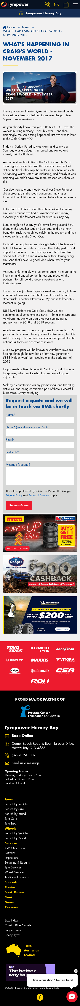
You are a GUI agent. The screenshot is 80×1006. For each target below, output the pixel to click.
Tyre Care (11, 819)
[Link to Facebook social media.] (40, 997)
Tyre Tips (10, 823)
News (9, 902)
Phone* (27, 427)
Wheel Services (14, 872)
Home (10, 27)
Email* (10, 440)
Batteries (10, 853)
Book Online (14, 892)
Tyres (9, 799)
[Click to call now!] (47, 4)
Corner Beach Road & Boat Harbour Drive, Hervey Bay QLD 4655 (43, 746)
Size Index (11, 920)
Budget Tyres (13, 930)
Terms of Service (39, 495)
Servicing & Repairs (17, 863)
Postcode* (12, 452)
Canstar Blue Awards (18, 925)
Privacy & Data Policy (26, 987)
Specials (11, 882)
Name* (10, 415)
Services (11, 843)
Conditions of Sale (49, 987)
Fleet (8, 897)
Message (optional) (18, 465)
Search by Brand (15, 814)
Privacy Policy (14, 495)
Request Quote (18, 505)
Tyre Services (13, 867)
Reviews (11, 907)
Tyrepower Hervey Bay (43, 13)
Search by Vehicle (16, 804)
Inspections (11, 858)
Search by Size (14, 809)
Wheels (10, 828)
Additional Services (17, 877)
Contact (11, 887)
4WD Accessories (16, 848)
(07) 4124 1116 (24, 755)
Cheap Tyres (12, 935)
